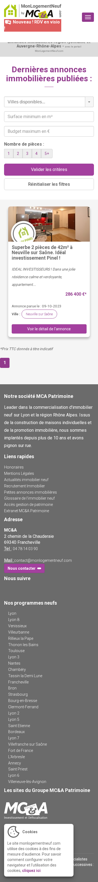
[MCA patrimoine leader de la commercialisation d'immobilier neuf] (49, 810)
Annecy (14, 763)
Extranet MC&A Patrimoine (26, 511)
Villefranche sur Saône (27, 744)
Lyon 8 (13, 619)
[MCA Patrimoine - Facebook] (7, 589)
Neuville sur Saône (39, 314)
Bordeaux (16, 732)
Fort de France (20, 750)
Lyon (12, 613)
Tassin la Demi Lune (25, 676)
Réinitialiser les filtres (49, 184)
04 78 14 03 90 (25, 549)
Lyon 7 (13, 738)
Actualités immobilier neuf (26, 480)
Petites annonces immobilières (30, 492)
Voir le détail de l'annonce (49, 329)
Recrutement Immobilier (24, 486)
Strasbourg (18, 694)
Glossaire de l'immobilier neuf (29, 498)
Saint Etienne (19, 726)
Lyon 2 (13, 713)
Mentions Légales (19, 473)
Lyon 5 (13, 719)
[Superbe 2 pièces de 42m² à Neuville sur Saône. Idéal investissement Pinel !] (49, 224)
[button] (89, 102)
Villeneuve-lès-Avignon (27, 781)
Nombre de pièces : (24, 144)
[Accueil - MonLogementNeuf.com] (32, 11)
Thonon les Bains (23, 645)
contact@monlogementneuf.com (43, 560)
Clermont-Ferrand (23, 707)
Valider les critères (49, 169)
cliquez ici (31, 870)
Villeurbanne (18, 632)
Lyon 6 (13, 775)
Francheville (18, 682)
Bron (12, 688)
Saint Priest (17, 769)
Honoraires (14, 467)
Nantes (14, 663)
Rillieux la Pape (20, 638)
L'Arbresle (16, 757)
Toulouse (16, 651)
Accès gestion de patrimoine (28, 504)
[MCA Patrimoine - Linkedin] (15, 589)
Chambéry (17, 669)
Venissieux (17, 626)
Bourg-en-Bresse (22, 700)
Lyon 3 (13, 657)
